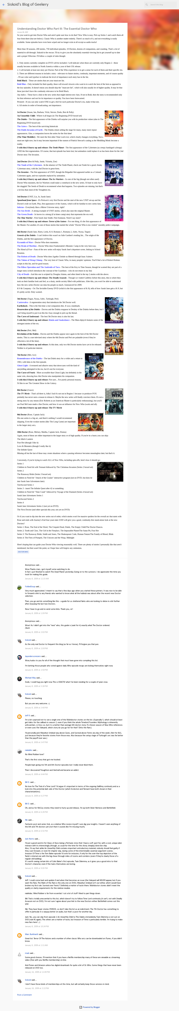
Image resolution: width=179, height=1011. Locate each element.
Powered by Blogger (91, 1007)
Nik (26, 820)
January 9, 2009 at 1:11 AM (36, 945)
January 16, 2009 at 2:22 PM (37, 988)
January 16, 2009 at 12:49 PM (37, 972)
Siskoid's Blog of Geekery (27, 4)
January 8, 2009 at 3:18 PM (36, 686)
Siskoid (28, 640)
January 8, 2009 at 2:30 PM (36, 649)
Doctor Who (23, 552)
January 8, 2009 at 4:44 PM (36, 774)
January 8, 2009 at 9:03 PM (36, 868)
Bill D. (27, 782)
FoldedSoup (30, 587)
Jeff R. (27, 716)
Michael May (30, 678)
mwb (27, 953)
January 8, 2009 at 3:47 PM (36, 742)
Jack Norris (29, 839)
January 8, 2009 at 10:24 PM (37, 927)
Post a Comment (24, 995)
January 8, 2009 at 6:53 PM (36, 831)
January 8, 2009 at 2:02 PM (36, 632)
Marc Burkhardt (31, 934)
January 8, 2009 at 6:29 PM (36, 812)
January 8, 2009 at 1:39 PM (36, 613)
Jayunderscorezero (33, 656)
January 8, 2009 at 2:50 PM (36, 670)
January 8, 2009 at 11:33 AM (37, 579)
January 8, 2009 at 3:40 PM (36, 708)
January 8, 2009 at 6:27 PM (36, 796)
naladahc (28, 750)
